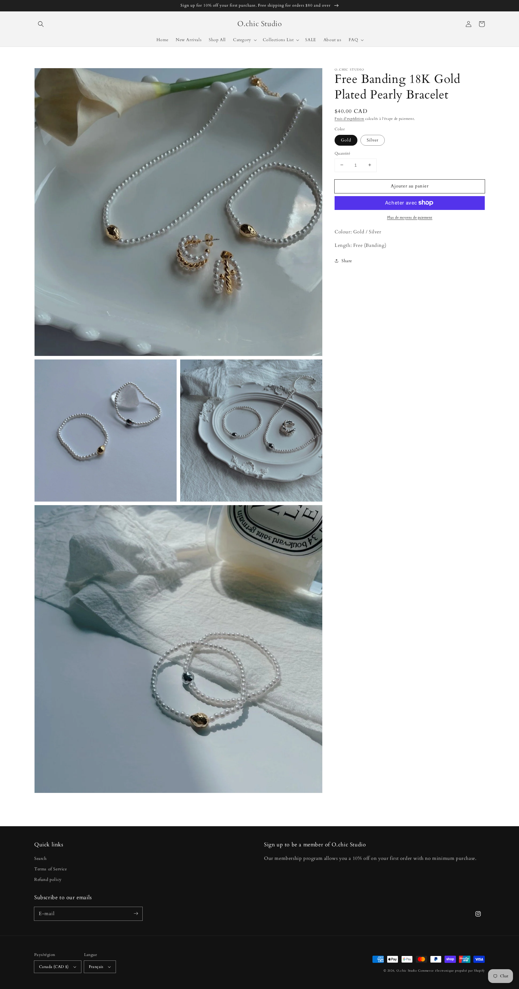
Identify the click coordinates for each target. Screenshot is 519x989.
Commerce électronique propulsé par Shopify (451, 971)
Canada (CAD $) (54, 966)
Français (96, 966)
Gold (346, 140)
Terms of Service (50, 869)
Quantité (342, 153)
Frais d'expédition (349, 118)
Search (40, 858)
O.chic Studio (406, 971)
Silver (372, 140)
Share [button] (346, 261)
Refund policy (48, 879)
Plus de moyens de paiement (409, 217)
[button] (40, 24)
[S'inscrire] (135, 913)
